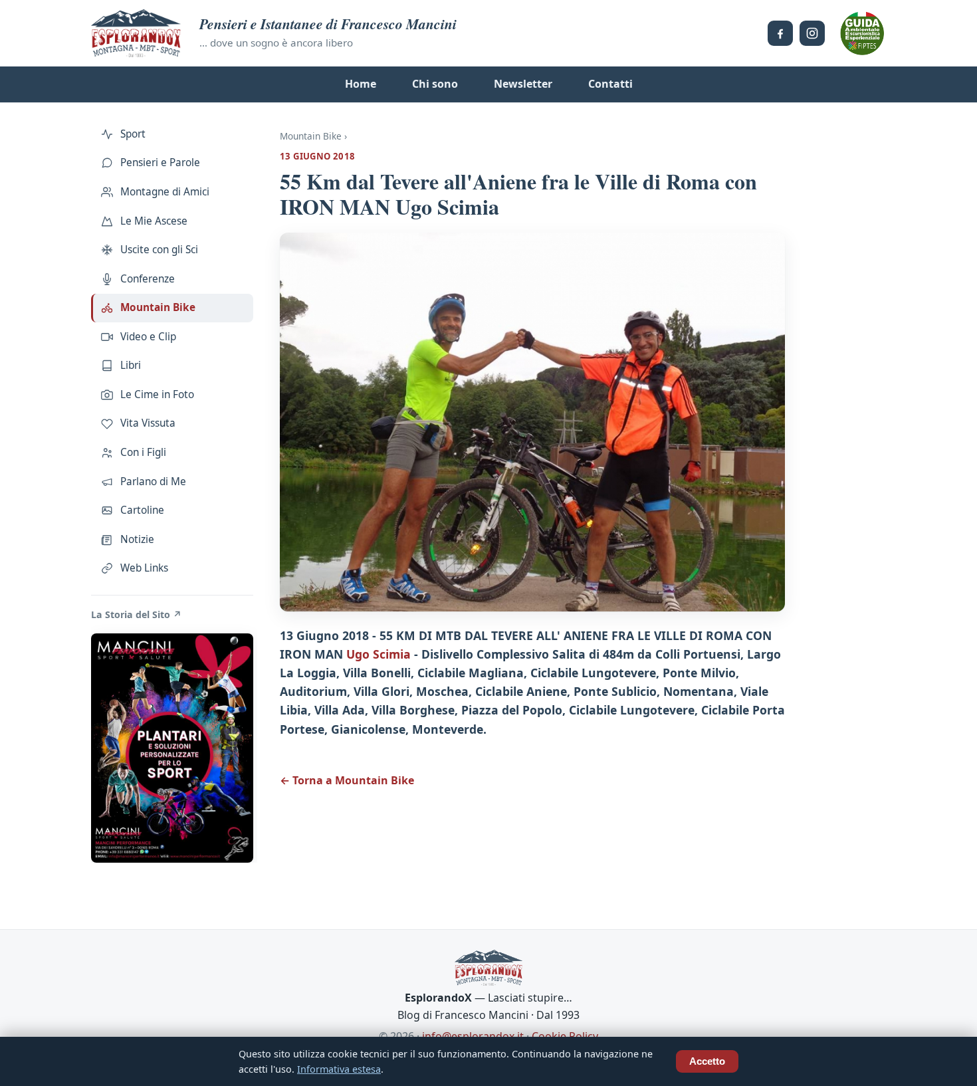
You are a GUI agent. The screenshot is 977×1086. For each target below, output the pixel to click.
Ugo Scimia (378, 654)
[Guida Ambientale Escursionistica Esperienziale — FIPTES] (862, 33)
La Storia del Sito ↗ (136, 614)
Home (360, 83)
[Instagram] (812, 33)
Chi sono (435, 83)
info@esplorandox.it (473, 1036)
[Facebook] (780, 33)
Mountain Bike (311, 136)
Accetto (707, 1061)
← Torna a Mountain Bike (347, 780)
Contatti (610, 83)
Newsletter (523, 83)
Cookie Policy (565, 1036)
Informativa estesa (339, 1069)
